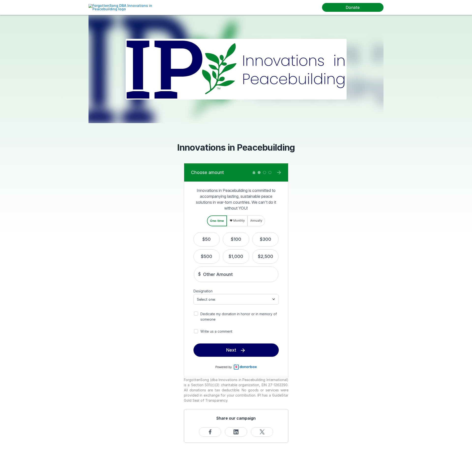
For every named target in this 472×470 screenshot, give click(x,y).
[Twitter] (262, 432)
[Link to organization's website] (126, 7)
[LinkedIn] (236, 432)
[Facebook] (210, 432)
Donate (353, 7)
